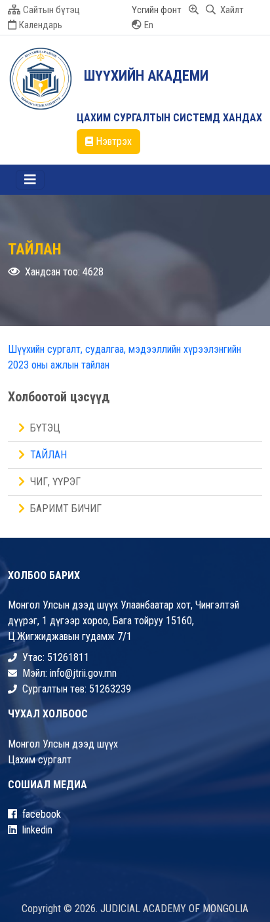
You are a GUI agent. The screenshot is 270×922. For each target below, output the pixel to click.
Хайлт (231, 10)
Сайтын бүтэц (51, 10)
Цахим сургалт (39, 759)
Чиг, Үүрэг (55, 481)
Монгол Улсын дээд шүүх (63, 744)
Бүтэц (45, 428)
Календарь (40, 25)
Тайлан (48, 455)
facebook (41, 814)
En (148, 25)
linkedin (37, 830)
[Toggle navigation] (30, 180)
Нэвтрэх (114, 141)
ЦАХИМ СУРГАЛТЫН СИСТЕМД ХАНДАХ (169, 117)
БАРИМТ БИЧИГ (66, 508)
